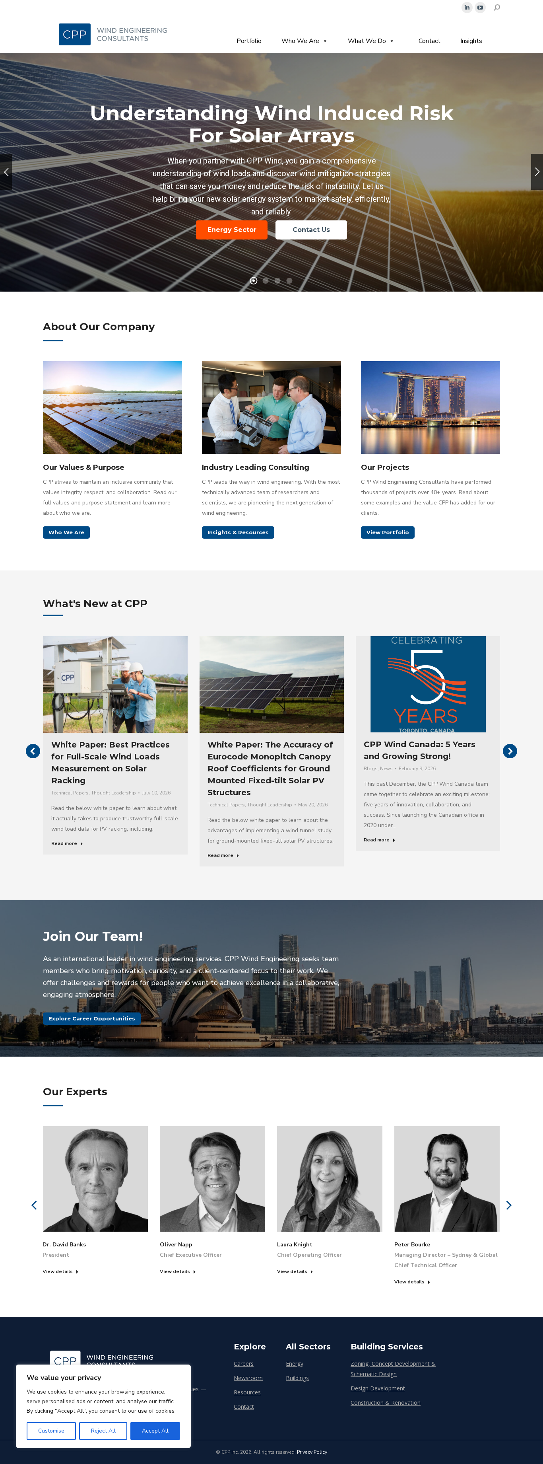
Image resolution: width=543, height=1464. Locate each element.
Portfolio (249, 41)
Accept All (155, 1431)
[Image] (112, 407)
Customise (51, 1431)
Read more (64, 843)
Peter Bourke (412, 1244)
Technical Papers (70, 793)
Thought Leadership (113, 793)
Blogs (371, 768)
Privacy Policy (312, 1452)
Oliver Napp (176, 1244)
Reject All (103, 1431)
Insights (471, 41)
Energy (294, 1363)
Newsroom (248, 1378)
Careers (244, 1363)
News (386, 768)
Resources (247, 1392)
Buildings (297, 1378)
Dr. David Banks (64, 1244)
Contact (429, 41)
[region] (103, 1406)
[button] (33, 751)
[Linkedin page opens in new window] (467, 7)
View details (58, 1271)
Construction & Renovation (386, 1402)
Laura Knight (294, 1244)
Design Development (378, 1388)
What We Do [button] (367, 41)
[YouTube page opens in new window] (480, 7)
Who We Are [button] (300, 41)
